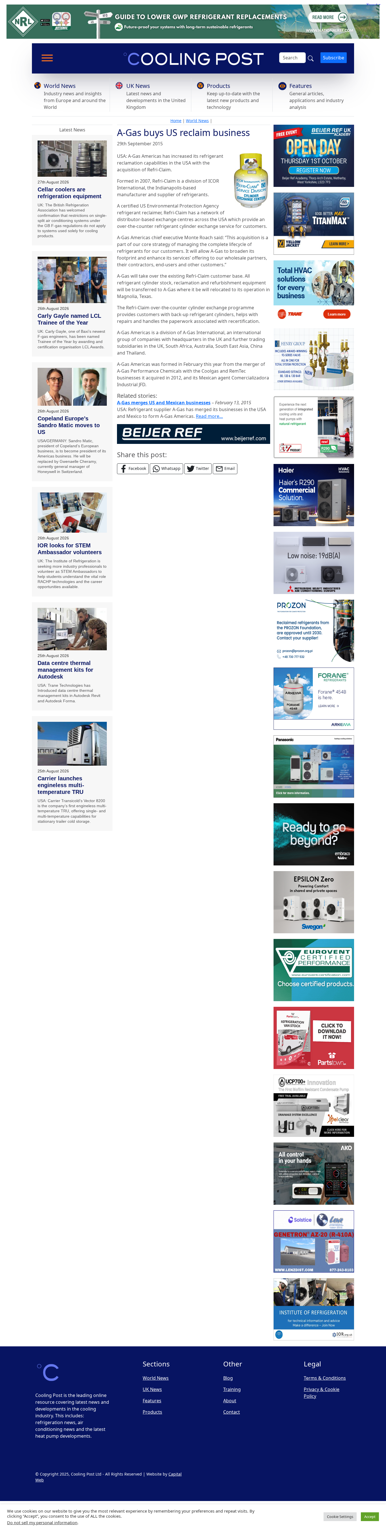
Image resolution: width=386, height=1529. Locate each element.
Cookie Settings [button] (340, 1516)
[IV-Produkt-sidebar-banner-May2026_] (314, 427)
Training (232, 1389)
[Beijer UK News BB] (193, 433)
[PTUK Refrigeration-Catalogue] (314, 1038)
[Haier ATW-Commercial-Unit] (314, 495)
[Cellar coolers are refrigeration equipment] (72, 159)
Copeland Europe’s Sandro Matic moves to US (69, 425)
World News (60, 86)
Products (218, 86)
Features (300, 86)
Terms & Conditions (325, 1378)
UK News (138, 86)
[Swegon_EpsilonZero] (314, 902)
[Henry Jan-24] (314, 359)
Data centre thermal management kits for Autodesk (65, 670)
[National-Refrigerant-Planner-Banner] (193, 21)
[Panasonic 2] (314, 766)
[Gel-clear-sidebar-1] (314, 1106)
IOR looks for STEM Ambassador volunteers (70, 548)
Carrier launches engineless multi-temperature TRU (61, 785)
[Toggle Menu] (47, 58)
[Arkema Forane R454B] (314, 699)
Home (175, 120)
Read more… (209, 416)
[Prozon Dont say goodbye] (314, 631)
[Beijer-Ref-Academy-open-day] (314, 156)
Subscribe (333, 58)
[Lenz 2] (314, 1241)
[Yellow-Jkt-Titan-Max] (314, 224)
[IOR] (314, 1309)
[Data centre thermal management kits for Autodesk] (72, 629)
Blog (228, 1378)
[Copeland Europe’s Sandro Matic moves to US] (72, 387)
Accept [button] (370, 1516)
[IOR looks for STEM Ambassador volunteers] (72, 513)
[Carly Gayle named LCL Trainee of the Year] (72, 280)
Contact (231, 1412)
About (229, 1401)
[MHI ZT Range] (314, 563)
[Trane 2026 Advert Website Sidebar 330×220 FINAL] (314, 291)
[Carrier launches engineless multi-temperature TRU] (72, 744)
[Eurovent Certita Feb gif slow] (314, 970)
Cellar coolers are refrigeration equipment (69, 192)
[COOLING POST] (314, 1173)
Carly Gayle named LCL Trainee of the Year (69, 319)
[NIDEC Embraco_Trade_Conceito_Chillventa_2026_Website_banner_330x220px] (314, 834)
